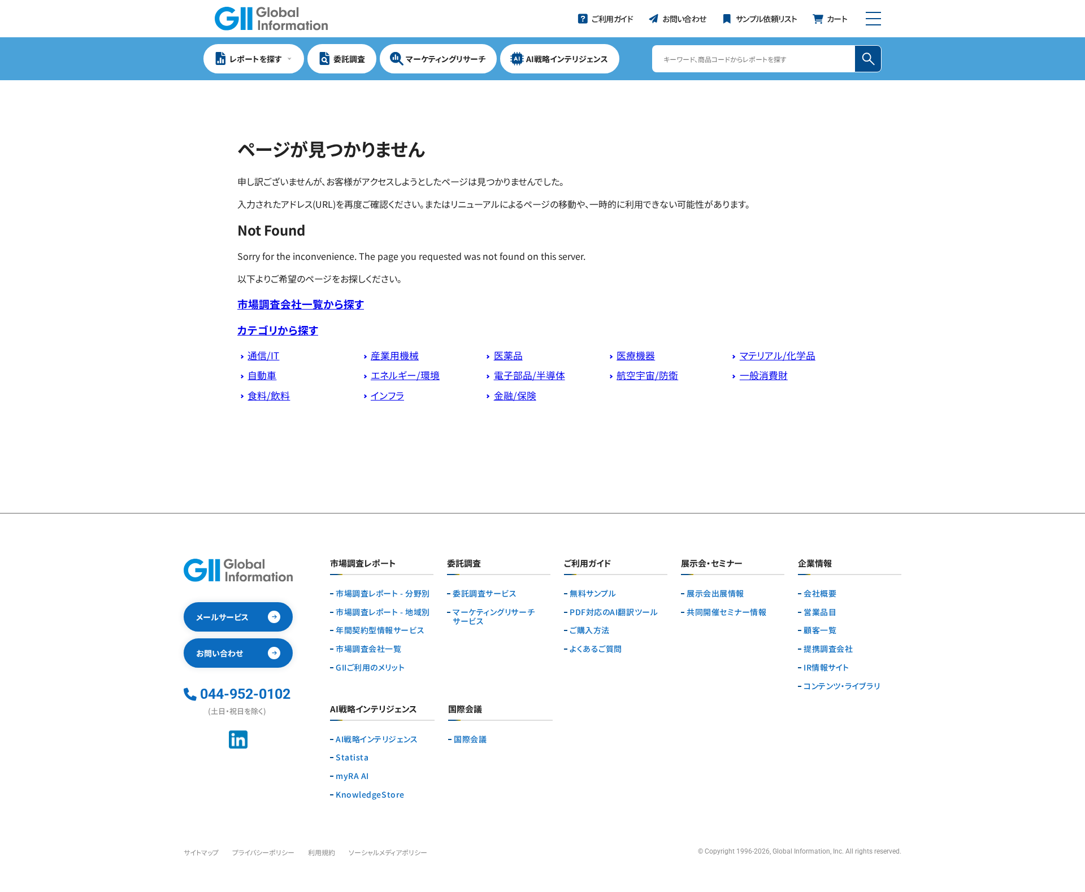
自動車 (262, 375)
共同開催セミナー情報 (727, 612)
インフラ (387, 395)
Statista (352, 757)
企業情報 (815, 564)
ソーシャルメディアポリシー (388, 852)
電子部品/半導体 (529, 375)
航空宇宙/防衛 (647, 375)
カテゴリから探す (277, 329)
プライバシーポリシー (263, 852)
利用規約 (321, 852)
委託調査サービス (485, 593)
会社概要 (820, 593)
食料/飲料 (269, 395)
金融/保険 (515, 395)
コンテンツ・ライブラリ (842, 686)
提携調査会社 (828, 649)
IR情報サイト (826, 667)
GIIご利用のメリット (370, 667)
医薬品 (508, 355)
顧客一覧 (820, 630)
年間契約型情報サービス (380, 630)
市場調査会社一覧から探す (300, 303)
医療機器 (636, 355)
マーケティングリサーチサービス (494, 616)
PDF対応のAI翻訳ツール (614, 612)
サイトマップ (201, 852)
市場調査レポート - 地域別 (383, 612)
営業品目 (820, 612)
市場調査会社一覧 (368, 649)
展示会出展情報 (715, 593)
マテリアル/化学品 (777, 355)
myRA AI (352, 776)
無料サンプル (593, 593)
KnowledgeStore (370, 794)
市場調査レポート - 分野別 (383, 593)
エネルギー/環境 (405, 375)
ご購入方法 (590, 630)
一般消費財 (764, 375)
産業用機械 (395, 355)
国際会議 (470, 739)
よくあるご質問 (596, 649)
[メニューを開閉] (873, 18)
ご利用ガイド (587, 564)
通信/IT (263, 355)
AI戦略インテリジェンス (377, 739)
